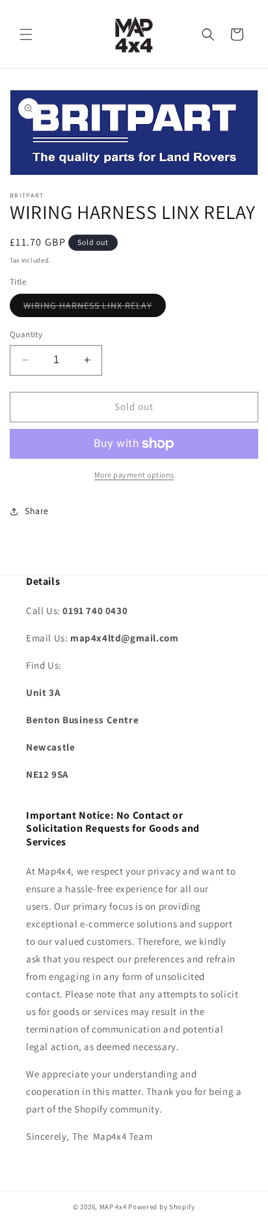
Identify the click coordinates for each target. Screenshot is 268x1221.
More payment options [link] (134, 475)
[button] (26, 34)
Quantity (26, 334)
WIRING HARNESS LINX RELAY (94, 308)
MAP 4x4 (114, 1206)
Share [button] (37, 511)
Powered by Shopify (161, 1206)
